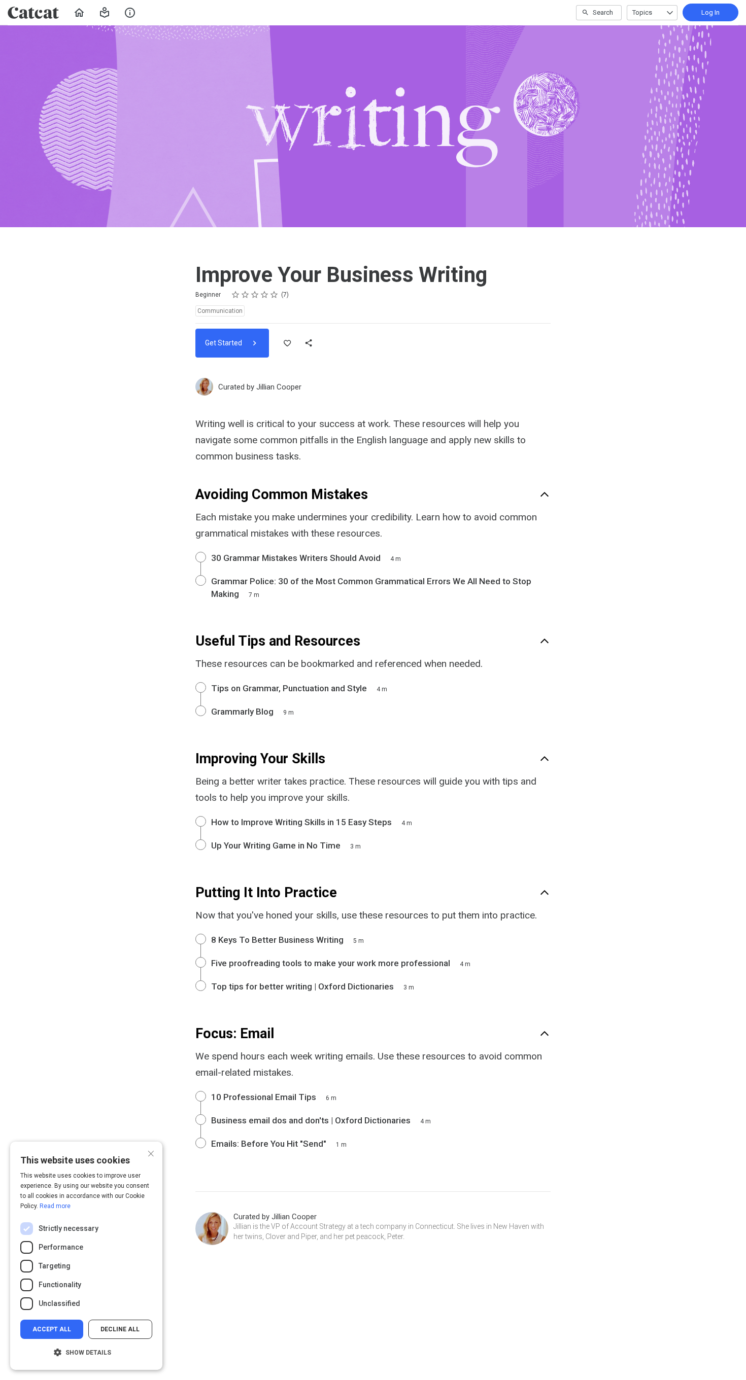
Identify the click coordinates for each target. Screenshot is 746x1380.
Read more (55, 1206)
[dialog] (86, 1256)
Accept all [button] (51, 1329)
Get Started (224, 343)
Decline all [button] (120, 1329)
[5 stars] (274, 294)
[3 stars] (255, 294)
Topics (642, 12)
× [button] (151, 1152)
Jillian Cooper (278, 387)
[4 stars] (264, 294)
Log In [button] (710, 12)
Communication (220, 310)
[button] (104, 12)
